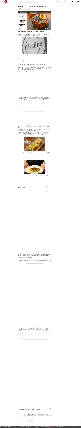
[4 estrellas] (30, 421)
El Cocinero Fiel (20, 9)
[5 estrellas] (34, 421)
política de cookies (51, 426)
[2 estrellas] (23, 421)
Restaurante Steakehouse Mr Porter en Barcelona (31, 411)
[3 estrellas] (26, 421)
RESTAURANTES (28, 9)
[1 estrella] (19, 421)
